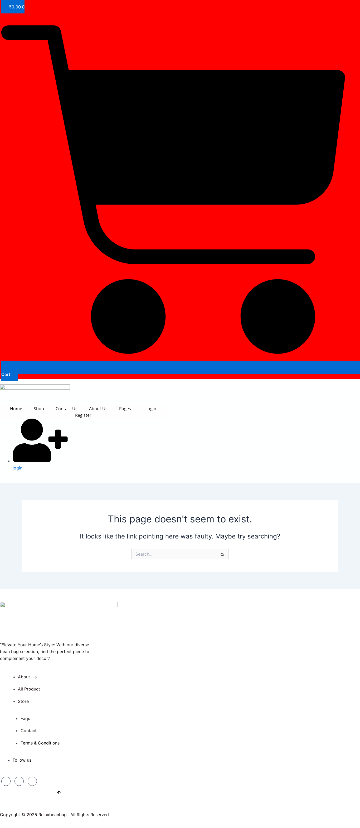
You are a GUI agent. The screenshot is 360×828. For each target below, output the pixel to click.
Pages (125, 408)
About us (98, 408)
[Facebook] (6, 781)
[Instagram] (32, 781)
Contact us (66, 408)
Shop (39, 408)
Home (16, 408)
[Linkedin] (19, 781)
